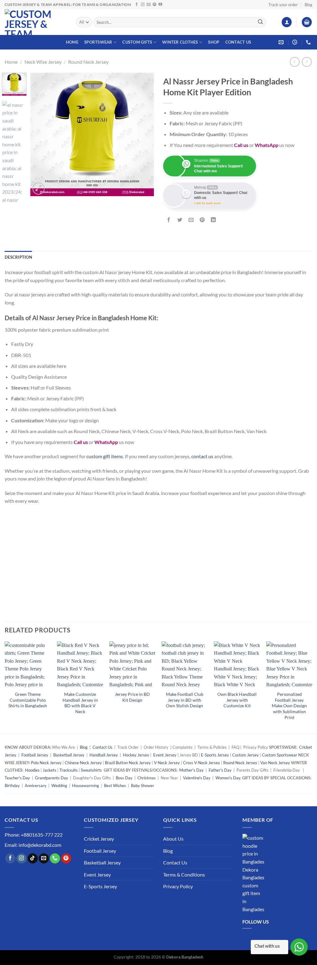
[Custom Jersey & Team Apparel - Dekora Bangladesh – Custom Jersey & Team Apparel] (36, 22)
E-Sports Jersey (215, 754)
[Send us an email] (148, 4)
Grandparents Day (51, 777)
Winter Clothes (180, 42)
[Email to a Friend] (191, 220)
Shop (213, 42)
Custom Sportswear (279, 754)
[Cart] (307, 22)
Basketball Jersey (69, 754)
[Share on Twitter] (180, 220)
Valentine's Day (197, 777)
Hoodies (32, 770)
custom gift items (104, 456)
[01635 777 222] (309, 42)
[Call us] (55, 858)
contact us (202, 456)
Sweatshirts (92, 770)
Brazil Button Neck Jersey (128, 762)
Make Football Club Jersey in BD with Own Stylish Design (184, 699)
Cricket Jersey (99, 839)
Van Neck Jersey (275, 762)
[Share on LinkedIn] (213, 220)
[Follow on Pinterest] (154, 4)
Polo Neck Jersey (46, 762)
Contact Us (238, 42)
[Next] (143, 134)
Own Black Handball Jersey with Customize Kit (237, 699)
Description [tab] (18, 257)
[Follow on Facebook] (136, 4)
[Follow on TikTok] (33, 858)
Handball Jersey (103, 754)
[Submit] (260, 22)
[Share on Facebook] (169, 220)
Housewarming (85, 785)
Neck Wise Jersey (43, 62)
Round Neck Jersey (88, 62)
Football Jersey (34, 754)
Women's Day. (228, 777)
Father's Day (220, 770)
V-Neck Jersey (167, 762)
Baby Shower (142, 785)
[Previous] (40, 134)
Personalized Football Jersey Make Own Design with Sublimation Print (289, 705)
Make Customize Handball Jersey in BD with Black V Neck (80, 702)
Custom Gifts (137, 42)
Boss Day (124, 777)
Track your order (283, 4)
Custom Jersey (245, 754)
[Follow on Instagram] (143, 4)
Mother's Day (191, 770)
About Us (173, 839)
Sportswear (98, 42)
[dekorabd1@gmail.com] (282, 42)
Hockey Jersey (136, 754)
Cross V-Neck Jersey (201, 762)
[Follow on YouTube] (160, 4)
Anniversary (35, 785)
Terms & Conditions (184, 874)
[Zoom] (39, 189)
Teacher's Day (17, 777)
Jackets (49, 770)
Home (72, 42)
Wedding (59, 785)
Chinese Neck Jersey (83, 762)
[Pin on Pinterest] (202, 220)
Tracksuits (68, 770)
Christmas (146, 777)
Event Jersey (164, 754)
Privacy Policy (178, 886)
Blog (308, 4)
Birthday (12, 785)
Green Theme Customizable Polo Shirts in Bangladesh (27, 699)
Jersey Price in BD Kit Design (132, 697)
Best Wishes (115, 785)
